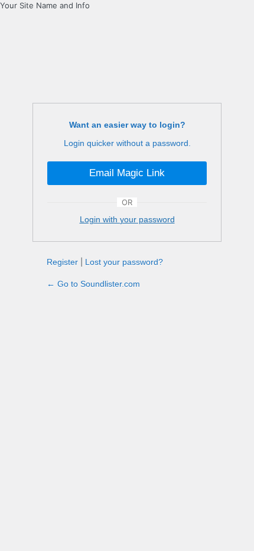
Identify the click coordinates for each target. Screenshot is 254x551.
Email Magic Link (127, 173)
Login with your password (127, 219)
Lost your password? (124, 262)
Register (62, 262)
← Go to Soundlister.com (93, 284)
